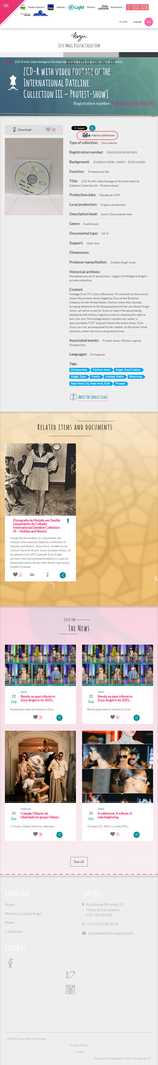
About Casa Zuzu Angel (23, 913)
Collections (14, 931)
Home (7, 61)
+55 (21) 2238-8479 (102, 924)
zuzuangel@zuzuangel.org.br (111, 933)
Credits (79, 1051)
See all (79, 861)
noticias (26, 808)
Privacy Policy (79, 1045)
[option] (34, 176)
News (9, 922)
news (24, 691)
